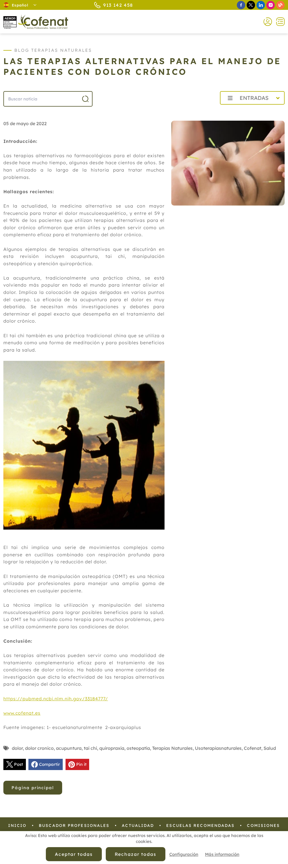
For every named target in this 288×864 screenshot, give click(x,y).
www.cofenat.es (21, 713)
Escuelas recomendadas (200, 825)
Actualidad (138, 825)
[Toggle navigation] (278, 22)
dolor (17, 748)
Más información (222, 854)
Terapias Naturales (172, 748)
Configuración (183, 854)
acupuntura (69, 748)
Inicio (17, 825)
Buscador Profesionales (74, 825)
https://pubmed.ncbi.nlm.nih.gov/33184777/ (55, 698)
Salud (270, 748)
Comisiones (263, 825)
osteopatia (138, 748)
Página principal (33, 787)
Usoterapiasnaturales (218, 748)
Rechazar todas (135, 854)
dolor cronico (39, 748)
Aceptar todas (74, 854)
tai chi (90, 748)
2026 (202, 110)
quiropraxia (111, 748)
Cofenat (252, 748)
